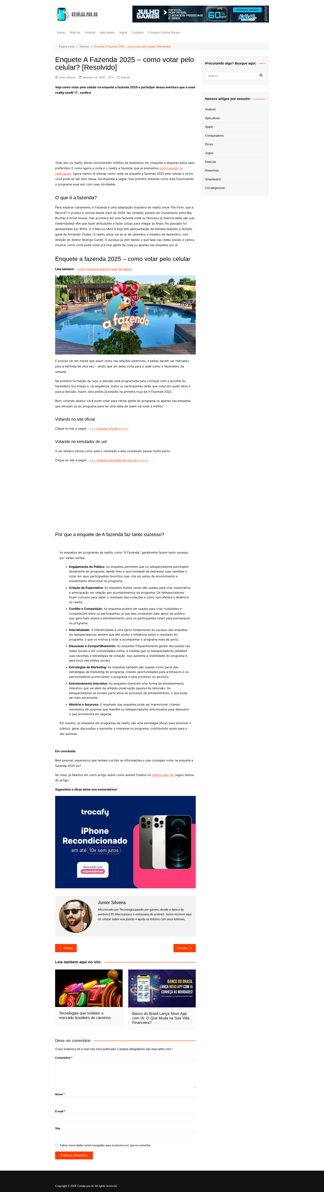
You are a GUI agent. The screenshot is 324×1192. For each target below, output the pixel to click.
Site (57, 1128)
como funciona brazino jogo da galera (104, 269)
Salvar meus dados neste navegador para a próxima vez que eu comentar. (105, 1145)
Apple (209, 126)
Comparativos (214, 135)
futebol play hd (162, 775)
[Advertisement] (125, 125)
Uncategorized (215, 188)
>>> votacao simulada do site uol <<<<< (119, 460)
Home (61, 32)
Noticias (75, 32)
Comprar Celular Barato (164, 32)
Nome (60, 1094)
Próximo (182, 948)
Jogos (123, 32)
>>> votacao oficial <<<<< (109, 428)
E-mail (60, 1111)
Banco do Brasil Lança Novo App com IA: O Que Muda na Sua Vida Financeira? (160, 1018)
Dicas (209, 144)
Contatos (138, 32)
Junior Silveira (67, 77)
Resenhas (212, 170)
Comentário (63, 1057)
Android (90, 32)
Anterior (68, 948)
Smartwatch (213, 179)
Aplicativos (107, 32)
